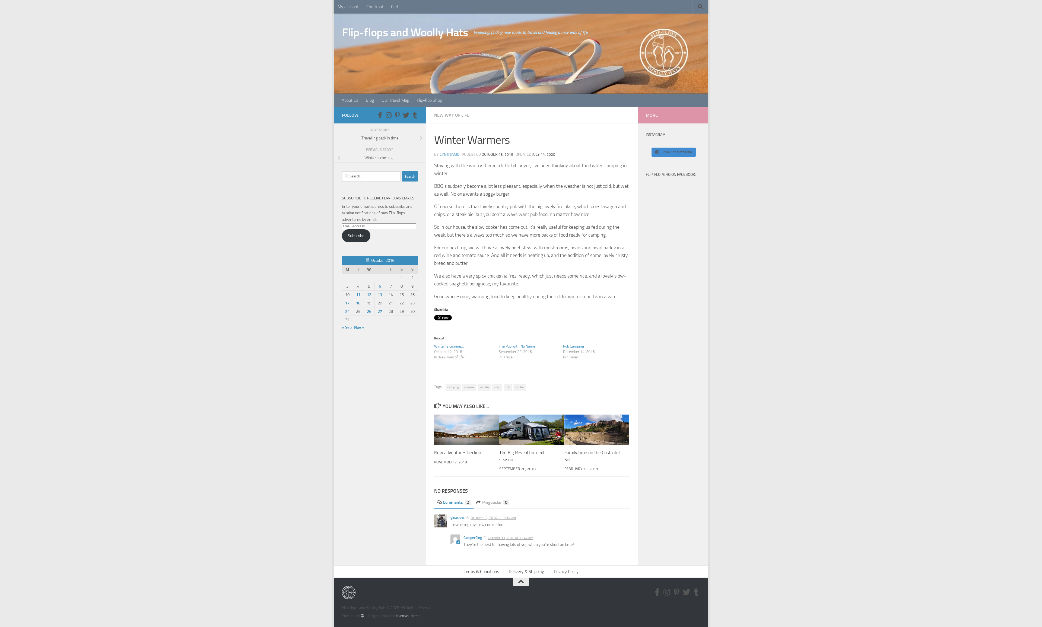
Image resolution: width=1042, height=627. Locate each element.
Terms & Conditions (481, 571)
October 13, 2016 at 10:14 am (493, 518)
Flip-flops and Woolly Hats (405, 32)
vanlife (484, 387)
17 (347, 303)
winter (519, 387)
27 (380, 311)
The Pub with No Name (517, 346)
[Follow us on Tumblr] (414, 115)
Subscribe (356, 235)
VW (508, 387)
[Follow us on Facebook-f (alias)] (380, 115)
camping (453, 387)
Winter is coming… (449, 346)
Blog (370, 100)
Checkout (374, 6)
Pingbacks (494, 502)
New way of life (451, 115)
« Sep (347, 327)
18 (358, 303)
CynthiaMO (449, 154)
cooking (469, 387)
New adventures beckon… (459, 453)
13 (380, 294)
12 (369, 294)
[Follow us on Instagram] (388, 115)
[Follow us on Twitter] (406, 115)
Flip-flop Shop (429, 100)
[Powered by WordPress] (362, 616)
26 (369, 311)
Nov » (359, 327)
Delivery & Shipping (526, 571)
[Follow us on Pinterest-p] (397, 115)
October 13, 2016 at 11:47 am (510, 538)
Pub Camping (573, 346)
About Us (350, 100)
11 (358, 294)
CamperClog (472, 538)
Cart (395, 6)
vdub (497, 387)
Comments (456, 502)
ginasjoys (457, 517)
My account (348, 6)
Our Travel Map (395, 100)
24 (347, 311)
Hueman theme (408, 616)
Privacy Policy (566, 571)
